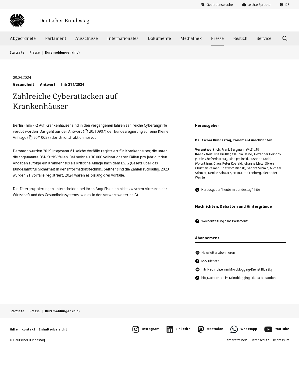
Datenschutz (260, 340)
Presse (217, 38)
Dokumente (159, 38)
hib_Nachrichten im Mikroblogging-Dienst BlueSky (237, 269)
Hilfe (14, 329)
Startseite (17, 52)
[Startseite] (49, 20)
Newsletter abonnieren (218, 252)
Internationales (122, 38)
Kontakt (28, 329)
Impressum (281, 340)
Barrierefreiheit (236, 340)
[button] (283, 4)
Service (264, 38)
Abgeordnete (23, 38)
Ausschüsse (86, 38)
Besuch (240, 38)
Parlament (55, 38)
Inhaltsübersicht (53, 329)
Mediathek (191, 38)
